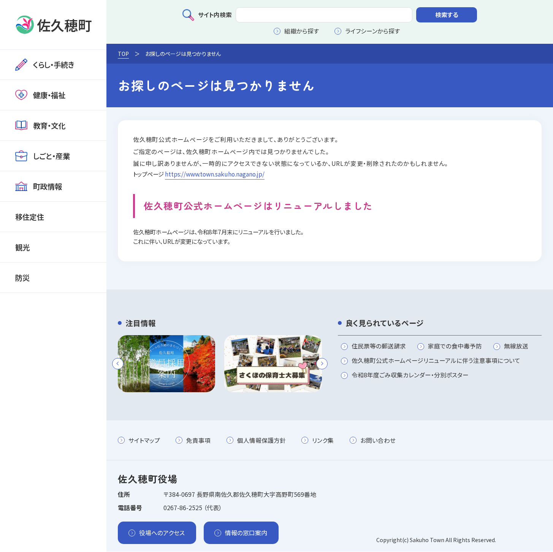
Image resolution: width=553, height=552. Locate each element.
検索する (446, 14)
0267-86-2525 (182, 507)
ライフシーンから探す (372, 31)
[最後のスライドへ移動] (118, 363)
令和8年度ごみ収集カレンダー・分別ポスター (410, 375)
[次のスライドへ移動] (322, 363)
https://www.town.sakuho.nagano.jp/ (215, 174)
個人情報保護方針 (261, 440)
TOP (123, 53)
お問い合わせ (378, 440)
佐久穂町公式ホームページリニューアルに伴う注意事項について (436, 361)
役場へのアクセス (162, 532)
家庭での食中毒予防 (455, 346)
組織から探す (301, 31)
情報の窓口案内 (246, 532)
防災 (22, 277)
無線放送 (516, 346)
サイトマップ (144, 440)
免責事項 (198, 440)
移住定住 (29, 216)
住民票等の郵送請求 (379, 346)
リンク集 (323, 440)
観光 (22, 247)
